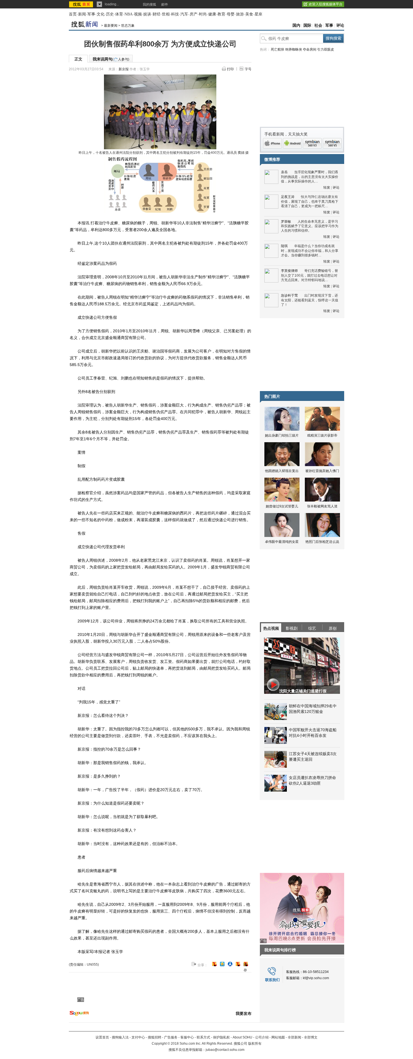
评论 (340, 25)
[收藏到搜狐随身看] (238, 964)
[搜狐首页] (81, 4)
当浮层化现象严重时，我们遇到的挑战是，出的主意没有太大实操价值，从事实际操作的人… (309, 176)
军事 (91, 14)
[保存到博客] (246, 964)
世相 (166, 14)
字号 (248, 69)
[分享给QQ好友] (222, 964)
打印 (230, 69)
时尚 (203, 14)
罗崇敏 (286, 221)
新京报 (124, 69)
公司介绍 (262, 1037)
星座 (258, 14)
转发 (326, 187)
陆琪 (284, 246)
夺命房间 (309, 49)
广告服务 (171, 1037)
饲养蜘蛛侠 (293, 49)
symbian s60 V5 (332, 143)
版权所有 (255, 1044)
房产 (194, 14)
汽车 (184, 14)
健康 (212, 14)
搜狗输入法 (120, 1037)
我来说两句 (111, 59)
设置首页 (102, 1037)
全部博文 (310, 1037)
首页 (73, 14)
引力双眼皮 (325, 49)
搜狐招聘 (154, 1037)
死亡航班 (277, 49)
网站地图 (278, 1037)
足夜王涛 (287, 197)
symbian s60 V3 (312, 143)
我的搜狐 (149, 4)
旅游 (240, 14)
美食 (249, 14)
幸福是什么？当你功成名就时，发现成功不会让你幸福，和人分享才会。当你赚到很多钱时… (309, 250)
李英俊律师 (289, 271)
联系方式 (203, 1037)
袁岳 (284, 172)
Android (292, 143)
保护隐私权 (221, 1037)
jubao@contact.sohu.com (225, 1050)
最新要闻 (110, 26)
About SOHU (242, 1037)
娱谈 (147, 14)
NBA (128, 14)
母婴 (231, 14)
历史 (110, 14)
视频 (138, 14)
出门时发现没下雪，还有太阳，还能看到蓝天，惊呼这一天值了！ (309, 300)
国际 (307, 25)
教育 (221, 14)
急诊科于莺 (289, 295)
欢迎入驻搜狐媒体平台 (325, 4)
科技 (175, 14)
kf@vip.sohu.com (316, 978)
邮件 (164, 4)
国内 (296, 25)
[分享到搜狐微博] (214, 964)
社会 (318, 25)
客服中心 (187, 1037)
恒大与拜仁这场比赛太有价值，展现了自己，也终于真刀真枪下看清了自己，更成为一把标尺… (309, 201)
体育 (119, 14)
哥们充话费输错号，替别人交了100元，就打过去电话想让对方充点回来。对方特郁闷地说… (309, 275)
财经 (156, 14)
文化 (101, 14)
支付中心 (138, 1037)
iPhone (272, 143)
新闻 (82, 14)
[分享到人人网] (230, 964)
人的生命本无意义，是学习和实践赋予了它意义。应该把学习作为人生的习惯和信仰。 (309, 226)
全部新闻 (294, 1037)
